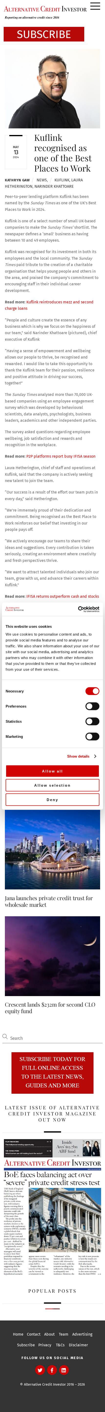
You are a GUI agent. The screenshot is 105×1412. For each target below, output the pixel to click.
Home (18, 1334)
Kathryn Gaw (17, 180)
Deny (52, 799)
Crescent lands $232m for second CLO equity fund (50, 1008)
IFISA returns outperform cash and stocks (62, 596)
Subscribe (26, 1345)
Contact (34, 1334)
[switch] (92, 706)
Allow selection (52, 785)
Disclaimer (78, 1345)
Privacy (44, 1345)
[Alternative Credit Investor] (44, 8)
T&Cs (60, 1345)
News (42, 180)
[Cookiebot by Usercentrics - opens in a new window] (78, 609)
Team (63, 1334)
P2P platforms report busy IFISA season (60, 456)
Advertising (82, 1334)
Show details (78, 756)
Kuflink (61, 180)
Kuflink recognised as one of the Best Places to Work (62, 153)
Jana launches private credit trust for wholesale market (49, 901)
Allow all (52, 771)
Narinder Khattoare (54, 186)
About (49, 1334)
